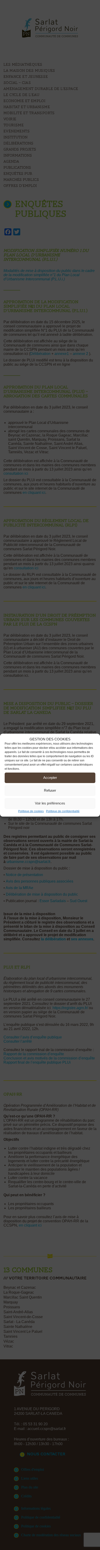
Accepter (50, 778)
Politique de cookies (31, 811)
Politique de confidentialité (63, 811)
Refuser (50, 790)
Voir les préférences (50, 803)
